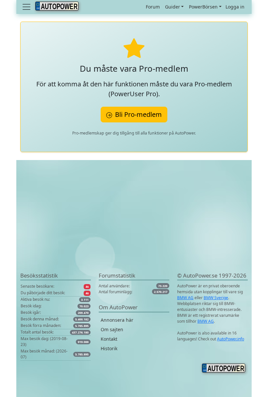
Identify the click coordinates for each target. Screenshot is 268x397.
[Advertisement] (134, 225)
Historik (109, 348)
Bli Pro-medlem (137, 114)
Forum (153, 7)
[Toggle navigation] (27, 7)
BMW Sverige (216, 297)
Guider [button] (172, 7)
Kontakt (109, 339)
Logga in (235, 7)
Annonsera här (117, 320)
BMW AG (185, 297)
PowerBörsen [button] (203, 7)
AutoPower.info (230, 339)
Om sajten (112, 329)
